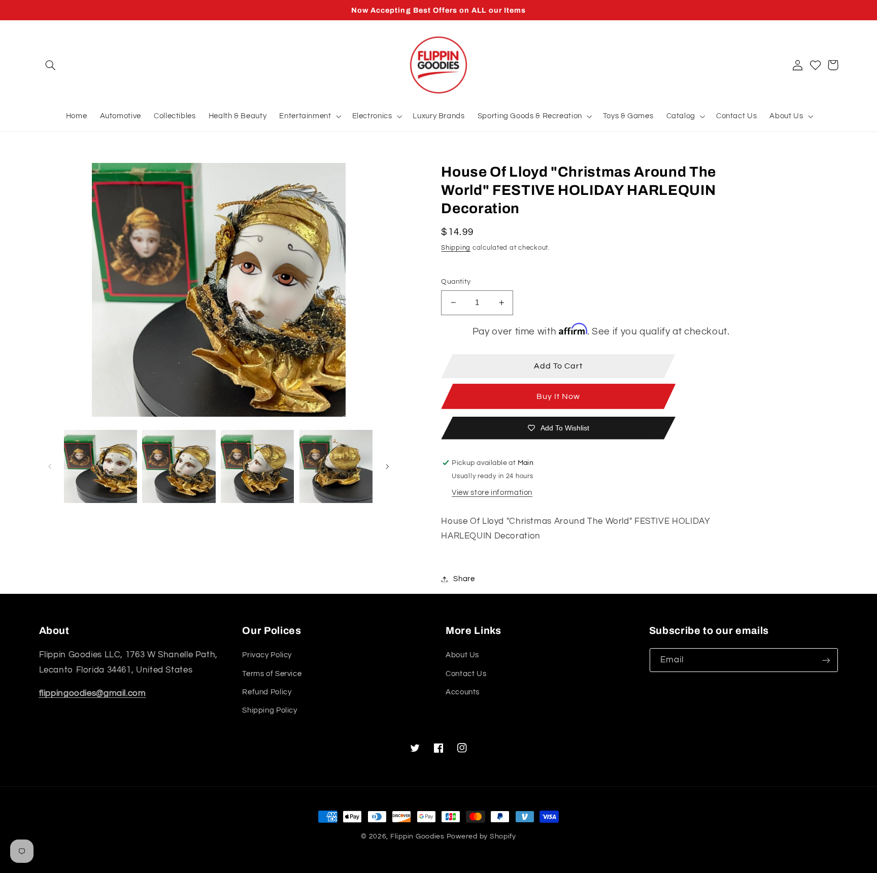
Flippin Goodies (417, 836)
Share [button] (464, 579)
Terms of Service (271, 674)
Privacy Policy (267, 655)
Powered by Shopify (481, 836)
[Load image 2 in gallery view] (178, 466)
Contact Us (466, 674)
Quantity (455, 281)
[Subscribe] (825, 660)
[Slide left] (50, 466)
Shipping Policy (269, 710)
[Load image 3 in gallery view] (257, 466)
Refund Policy (266, 692)
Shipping (455, 248)
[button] (50, 65)
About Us (462, 655)
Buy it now (558, 396)
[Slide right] (387, 466)
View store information (492, 492)
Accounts (463, 692)
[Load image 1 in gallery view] (100, 466)
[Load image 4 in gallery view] (336, 466)
